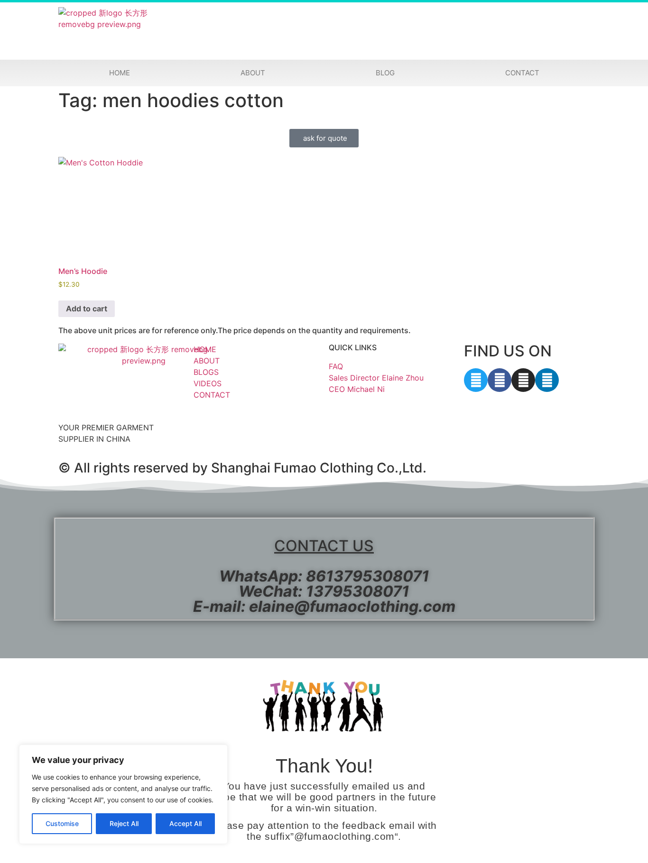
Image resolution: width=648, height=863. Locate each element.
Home (119, 72)
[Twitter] (476, 380)
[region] (123, 794)
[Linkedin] (547, 380)
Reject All (124, 823)
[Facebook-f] (499, 380)
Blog (385, 72)
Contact (522, 72)
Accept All (185, 823)
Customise (62, 823)
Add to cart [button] (86, 308)
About (253, 72)
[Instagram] (523, 380)
